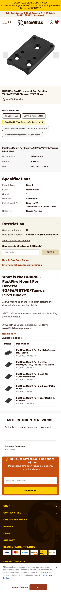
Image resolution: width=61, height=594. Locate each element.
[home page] (30, 23)
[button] (4, 22)
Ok (38, 587)
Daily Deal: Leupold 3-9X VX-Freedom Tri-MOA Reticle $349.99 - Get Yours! (30, 14)
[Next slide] (56, 55)
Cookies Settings (20, 587)
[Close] (56, 567)
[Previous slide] (5, 55)
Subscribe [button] (30, 490)
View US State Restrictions (16, 240)
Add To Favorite (14, 99)
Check (50, 252)
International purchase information (22, 265)
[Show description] (9, 333)
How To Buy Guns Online (15, 260)
